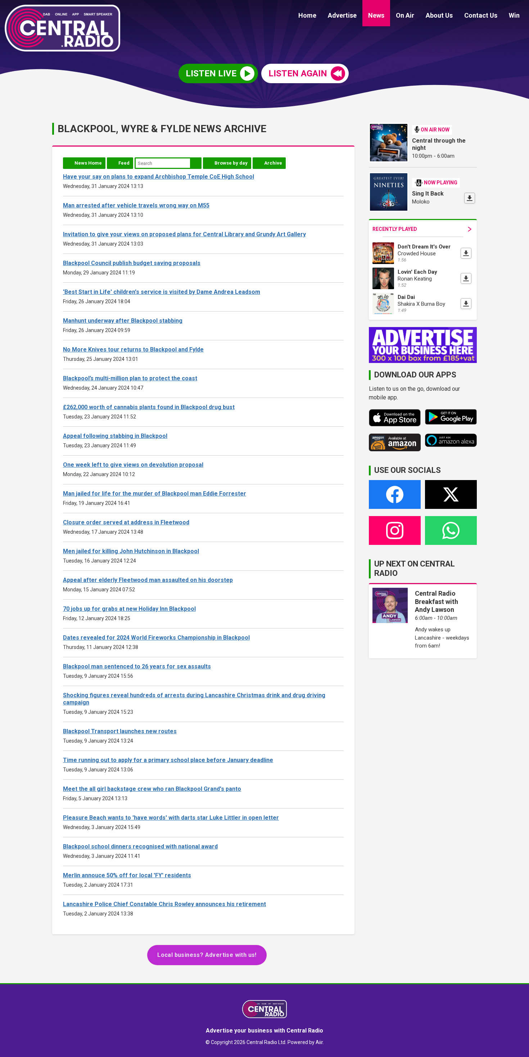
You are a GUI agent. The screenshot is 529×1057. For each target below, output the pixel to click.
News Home (88, 163)
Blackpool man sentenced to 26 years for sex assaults (137, 666)
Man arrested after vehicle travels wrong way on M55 (136, 205)
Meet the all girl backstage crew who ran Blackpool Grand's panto (152, 788)
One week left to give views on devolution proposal (133, 464)
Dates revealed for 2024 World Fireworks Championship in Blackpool (156, 637)
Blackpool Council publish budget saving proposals (131, 263)
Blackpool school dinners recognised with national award (140, 846)
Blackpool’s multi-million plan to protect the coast (130, 378)
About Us (439, 15)
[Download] (469, 198)
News (376, 15)
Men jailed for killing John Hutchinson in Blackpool (131, 551)
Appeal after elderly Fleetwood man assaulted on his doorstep (148, 580)
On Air (405, 15)
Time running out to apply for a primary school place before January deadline (168, 760)
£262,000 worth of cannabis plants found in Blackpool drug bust (149, 407)
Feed (124, 163)
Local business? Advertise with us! (207, 954)
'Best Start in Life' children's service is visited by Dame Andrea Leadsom (161, 291)
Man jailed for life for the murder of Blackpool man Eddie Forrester (154, 493)
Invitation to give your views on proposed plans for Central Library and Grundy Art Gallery (184, 234)
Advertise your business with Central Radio (264, 1030)
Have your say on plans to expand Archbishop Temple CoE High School (158, 176)
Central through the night (439, 144)
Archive (273, 163)
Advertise (342, 15)
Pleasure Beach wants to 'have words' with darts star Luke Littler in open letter (171, 817)
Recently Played (394, 229)
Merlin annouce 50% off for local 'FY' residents (127, 875)
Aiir (319, 1042)
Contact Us (480, 15)
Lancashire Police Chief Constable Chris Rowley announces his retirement (164, 904)
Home (307, 15)
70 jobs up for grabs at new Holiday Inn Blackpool (129, 608)
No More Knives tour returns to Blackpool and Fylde (133, 349)
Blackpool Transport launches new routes (120, 731)
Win (514, 15)
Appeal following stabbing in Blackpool (115, 436)
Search (196, 163)
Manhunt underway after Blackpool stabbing (122, 320)
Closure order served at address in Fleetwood (126, 522)
